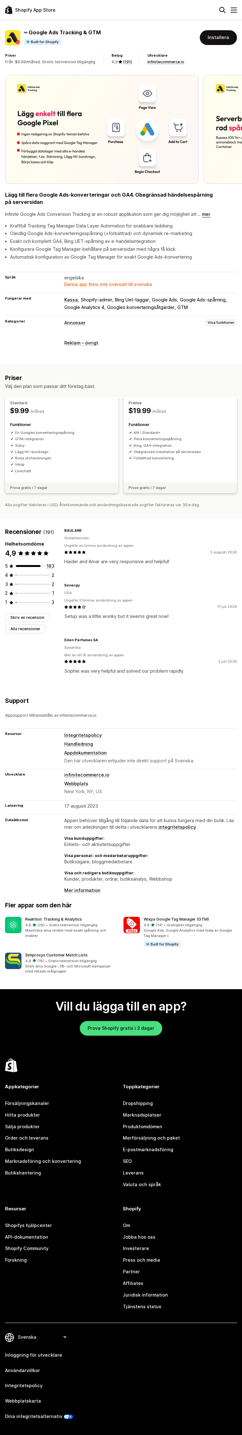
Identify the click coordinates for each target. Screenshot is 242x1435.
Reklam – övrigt (81, 342)
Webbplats (76, 783)
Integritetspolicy (83, 735)
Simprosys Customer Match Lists (56, 955)
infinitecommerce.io (165, 61)
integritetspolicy (177, 827)
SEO (127, 1161)
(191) (127, 61)
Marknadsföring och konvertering (43, 1161)
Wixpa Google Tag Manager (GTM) (176, 919)
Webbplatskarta (23, 1401)
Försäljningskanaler (27, 1103)
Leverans (133, 1172)
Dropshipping (138, 1103)
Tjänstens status (142, 1306)
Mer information (82, 890)
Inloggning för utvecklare (33, 1355)
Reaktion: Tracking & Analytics (53, 919)
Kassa (71, 299)
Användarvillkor (22, 1370)
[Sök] (222, 10)
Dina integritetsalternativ (33, 1416)
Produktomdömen (142, 1126)
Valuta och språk (142, 1184)
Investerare (136, 1248)
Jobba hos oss (139, 1237)
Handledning (78, 744)
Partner (131, 1271)
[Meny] (234, 10)
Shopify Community (27, 1248)
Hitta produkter (22, 1115)
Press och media (141, 1260)
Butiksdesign (19, 1149)
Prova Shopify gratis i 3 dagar (121, 1028)
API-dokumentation (26, 1237)
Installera (218, 37)
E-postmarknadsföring (148, 1149)
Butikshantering (23, 1172)
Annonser (75, 322)
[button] (61, 927)
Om (126, 1225)
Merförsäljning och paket (151, 1138)
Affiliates (133, 1283)
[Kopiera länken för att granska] (85, 530)
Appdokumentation (85, 752)
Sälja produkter (22, 1126)
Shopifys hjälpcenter (28, 1225)
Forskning (16, 1260)
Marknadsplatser (142, 1115)
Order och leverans (27, 1138)
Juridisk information (145, 1295)
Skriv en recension (27, 617)
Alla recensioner (25, 628)
